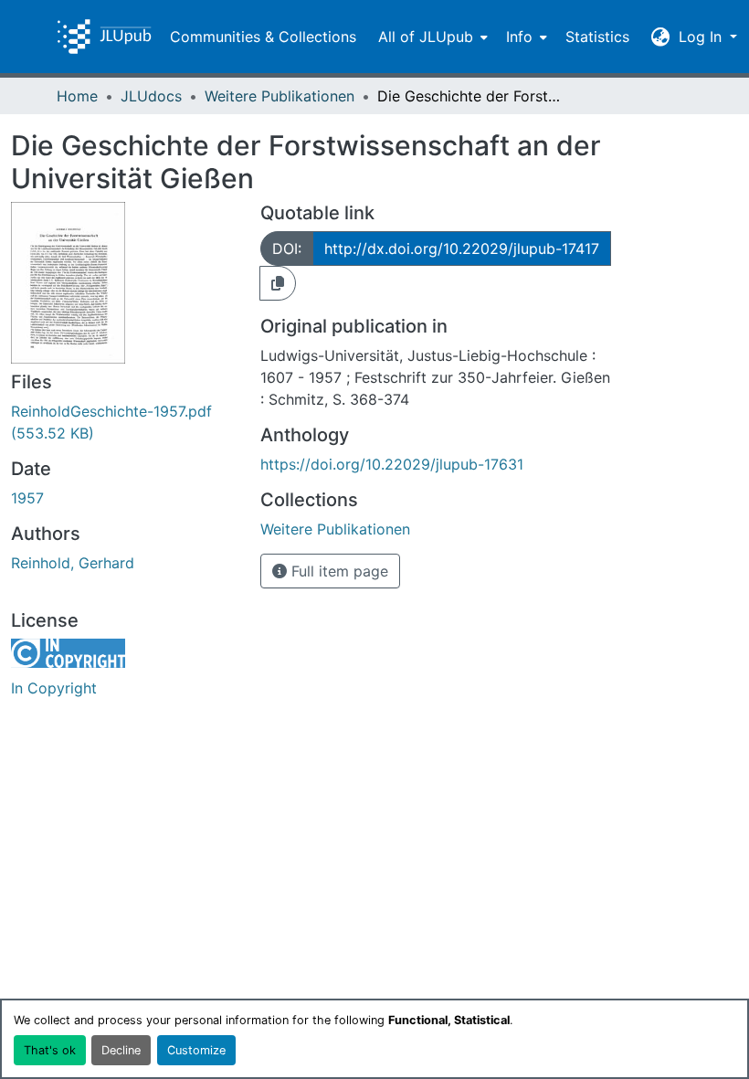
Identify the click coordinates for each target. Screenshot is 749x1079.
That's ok (50, 1050)
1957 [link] (27, 498)
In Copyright (54, 688)
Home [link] (77, 96)
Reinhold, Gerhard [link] (72, 563)
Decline (121, 1050)
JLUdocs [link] (151, 96)
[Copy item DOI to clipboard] (277, 283)
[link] (124, 422)
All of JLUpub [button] (425, 36)
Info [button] (519, 36)
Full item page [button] (337, 571)
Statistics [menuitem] (597, 36)
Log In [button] (702, 36)
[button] (104, 36)
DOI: (286, 248)
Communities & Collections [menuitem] (263, 36)
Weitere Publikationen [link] (279, 96)
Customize (196, 1050)
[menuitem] (431, 36)
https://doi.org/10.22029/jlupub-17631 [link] (391, 464)
